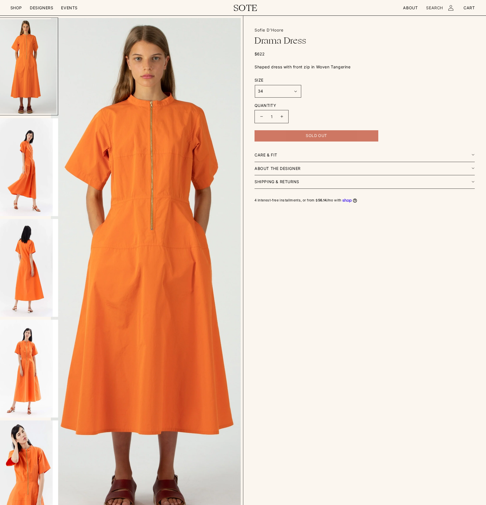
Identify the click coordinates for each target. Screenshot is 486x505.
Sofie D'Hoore (269, 30)
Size (259, 80)
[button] (16, 8)
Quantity (265, 105)
